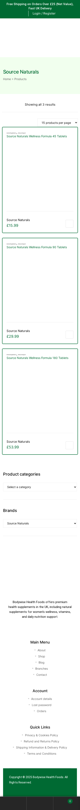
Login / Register (44, 13)
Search (40, 803)
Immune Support (22, 133)
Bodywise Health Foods (48, 777)
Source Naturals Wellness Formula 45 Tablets (37, 136)
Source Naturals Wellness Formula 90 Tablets (37, 247)
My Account (13, 803)
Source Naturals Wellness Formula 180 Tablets (37, 358)
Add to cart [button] (69, 224)
